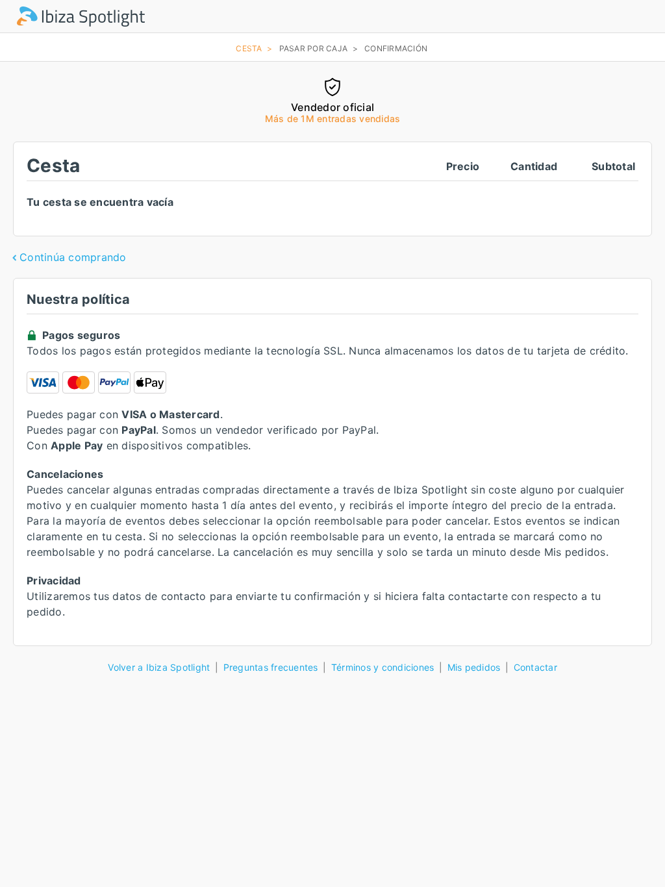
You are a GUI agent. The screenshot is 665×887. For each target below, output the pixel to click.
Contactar (535, 667)
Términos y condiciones (382, 667)
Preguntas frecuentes (270, 667)
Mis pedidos (474, 667)
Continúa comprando (73, 257)
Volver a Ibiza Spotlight (159, 667)
